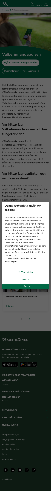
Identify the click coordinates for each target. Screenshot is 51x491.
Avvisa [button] (25, 279)
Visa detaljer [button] (27, 272)
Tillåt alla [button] (25, 286)
